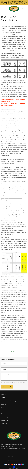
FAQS (2, 407)
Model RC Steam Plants (15, 468)
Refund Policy (4, 417)
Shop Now (3, 394)
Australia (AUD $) (13, 459)
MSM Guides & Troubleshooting (8, 401)
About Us (3, 404)
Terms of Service (5, 423)
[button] (1, 8)
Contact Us (4, 427)
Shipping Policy (5, 413)
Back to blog (14, 352)
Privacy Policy (4, 420)
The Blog (3, 397)
